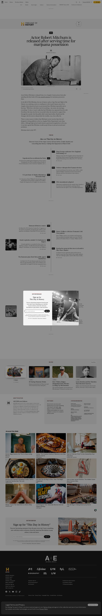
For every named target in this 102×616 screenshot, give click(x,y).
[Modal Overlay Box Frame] (51, 308)
